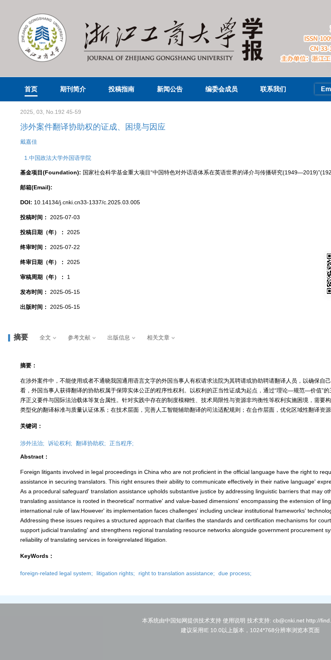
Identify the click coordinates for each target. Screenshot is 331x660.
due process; (234, 573)
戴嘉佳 (28, 141)
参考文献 (79, 337)
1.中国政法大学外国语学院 (57, 158)
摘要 (21, 337)
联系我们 (273, 89)
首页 (31, 89)
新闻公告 (170, 89)
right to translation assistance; (176, 573)
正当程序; (121, 443)
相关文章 (158, 337)
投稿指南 (121, 89)
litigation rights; (115, 573)
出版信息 (118, 337)
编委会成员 (221, 89)
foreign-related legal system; (56, 573)
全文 (45, 337)
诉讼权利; (60, 443)
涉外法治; (32, 443)
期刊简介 (73, 89)
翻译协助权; (91, 443)
